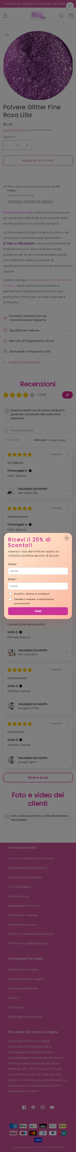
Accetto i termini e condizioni (31, 594)
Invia (38, 611)
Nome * (13, 564)
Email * (12, 579)
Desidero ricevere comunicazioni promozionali (34, 601)
